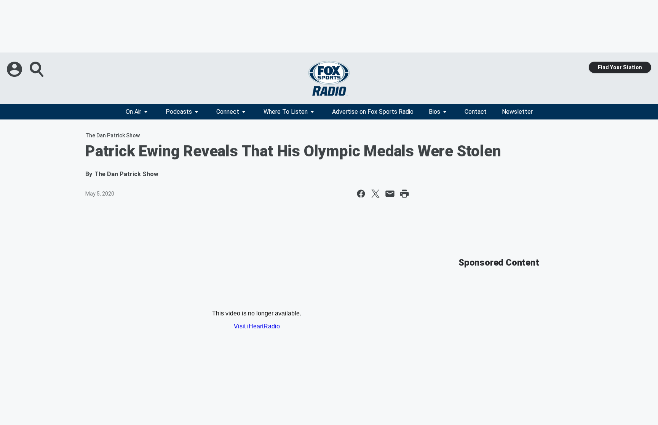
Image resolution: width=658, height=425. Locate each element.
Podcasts (179, 111)
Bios (434, 111)
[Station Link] (329, 78)
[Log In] (15, 69)
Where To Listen (286, 111)
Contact (476, 111)
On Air (133, 111)
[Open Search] (37, 69)
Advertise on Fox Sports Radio (373, 111)
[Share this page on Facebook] (361, 193)
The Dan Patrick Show (112, 135)
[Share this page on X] (375, 193)
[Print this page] (404, 193)
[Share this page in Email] (390, 193)
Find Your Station (620, 67)
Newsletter (517, 111)
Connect (227, 111)
